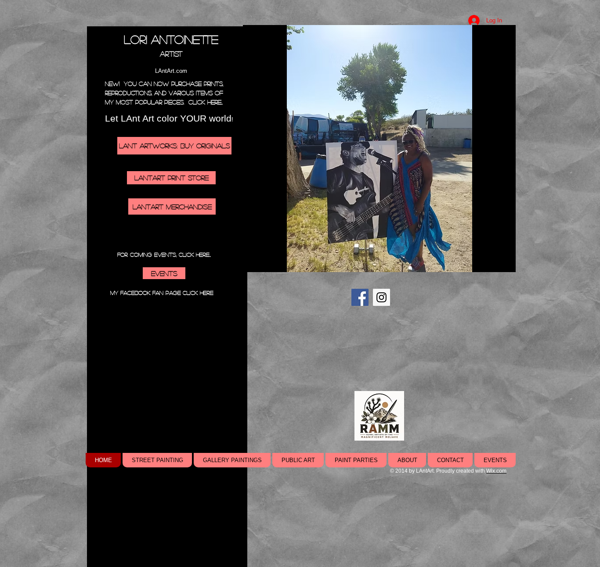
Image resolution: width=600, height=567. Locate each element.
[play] (494, 264)
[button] (379, 148)
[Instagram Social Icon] (381, 297)
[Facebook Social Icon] (360, 297)
